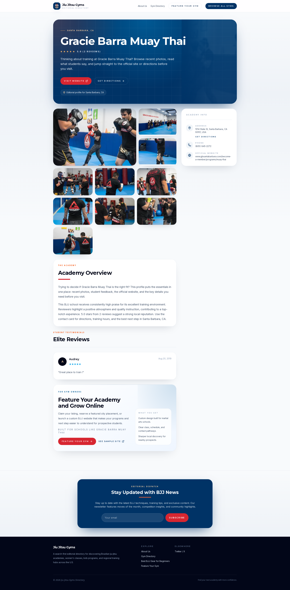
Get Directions (109, 81)
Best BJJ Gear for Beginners (155, 561)
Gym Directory (158, 6)
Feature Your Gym (185, 6)
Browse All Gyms (221, 6)
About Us (142, 6)
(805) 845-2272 (203, 146)
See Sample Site (109, 441)
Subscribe (177, 517)
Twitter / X (180, 551)
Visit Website (74, 81)
